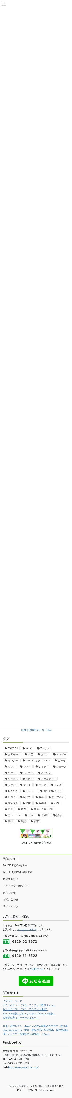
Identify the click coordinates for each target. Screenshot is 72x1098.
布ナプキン (58, 797)
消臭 (10, 809)
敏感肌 (42, 803)
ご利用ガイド (36, 969)
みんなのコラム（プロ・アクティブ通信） (25, 1009)
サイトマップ (10, 906)
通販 (23, 821)
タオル (29, 778)
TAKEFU (13, 748)
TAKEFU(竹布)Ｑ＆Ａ (15, 865)
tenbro (29, 748)
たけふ (44, 754)
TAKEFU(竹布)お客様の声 (18, 872)
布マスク (13, 803)
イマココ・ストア (26, 929)
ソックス (13, 778)
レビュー (30, 791)
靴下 (36, 821)
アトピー (61, 754)
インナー (13, 760)
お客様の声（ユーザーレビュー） (21, 1017)
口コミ (11, 797)
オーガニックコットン (38, 760)
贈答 (10, 821)
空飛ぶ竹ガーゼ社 (43, 809)
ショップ (43, 766)
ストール (28, 772)
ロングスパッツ (52, 791)
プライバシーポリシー (16, 885)
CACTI (46, 1033)
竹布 (30, 815)
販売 (58, 815)
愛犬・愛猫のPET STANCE (39, 1029)
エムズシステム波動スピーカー (41, 1025)
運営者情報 (9, 892)
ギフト (11, 766)
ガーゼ (61, 760)
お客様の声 (14, 754)
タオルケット (48, 778)
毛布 (56, 803)
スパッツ (46, 772)
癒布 (23, 809)
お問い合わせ (10, 899)
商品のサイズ (10, 858)
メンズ (57, 785)
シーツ (11, 772)
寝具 (41, 797)
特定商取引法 (10, 878)
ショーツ (61, 766)
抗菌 (28, 803)
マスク (42, 785)
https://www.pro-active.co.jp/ (23, 1067)
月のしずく (16, 1025)
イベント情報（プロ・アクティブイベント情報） (29, 1013)
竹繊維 (44, 815)
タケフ (11, 785)
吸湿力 (27, 797)
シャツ (27, 766)
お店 (30, 754)
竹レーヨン (14, 815)
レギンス (13, 791)
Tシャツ (44, 748)
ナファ (27, 785)
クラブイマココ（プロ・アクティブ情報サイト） (29, 1005)
